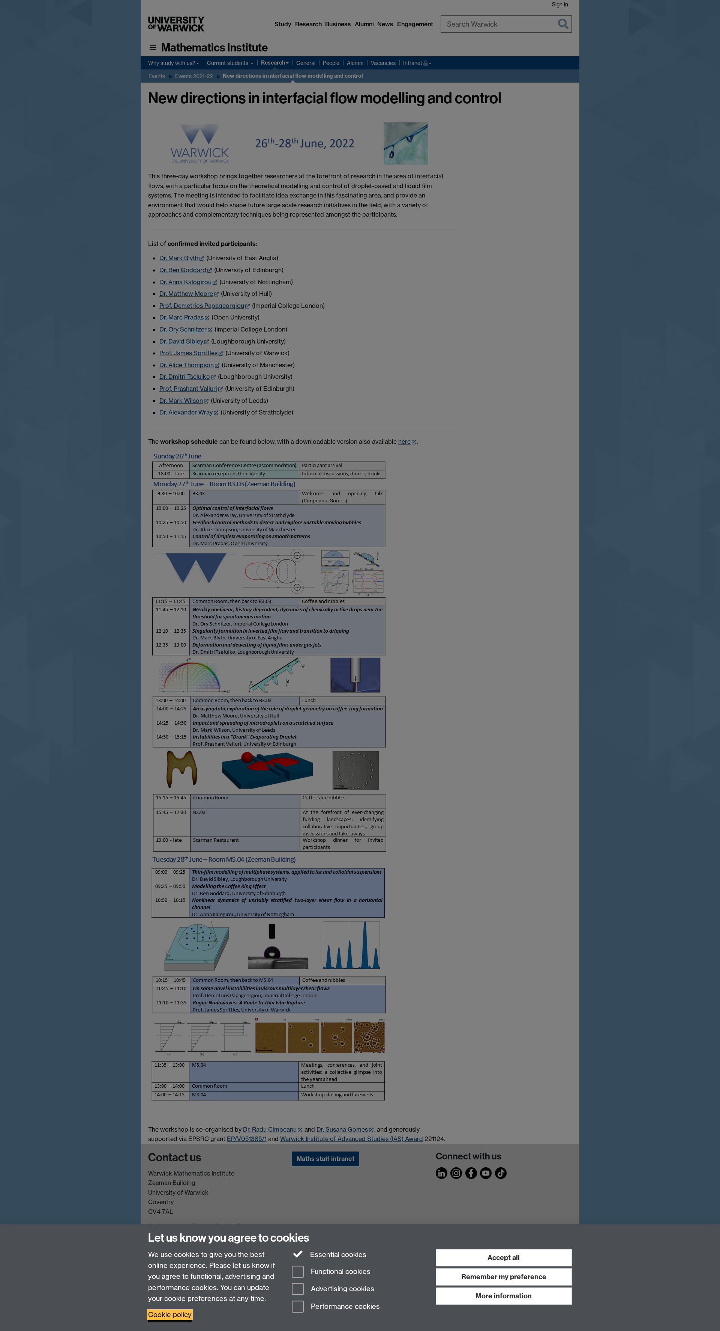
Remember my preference (503, 1276)
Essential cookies (337, 1254)
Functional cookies (339, 1271)
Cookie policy (170, 1314)
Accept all (504, 1257)
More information (504, 1296)
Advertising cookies (341, 1289)
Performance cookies (344, 1306)
